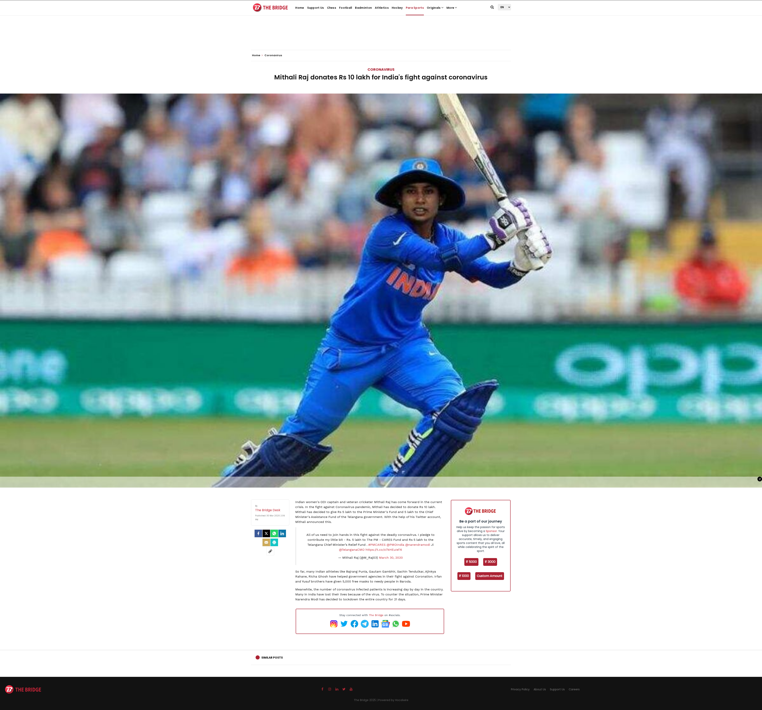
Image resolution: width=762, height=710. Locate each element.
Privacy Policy (520, 689)
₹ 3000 (490, 561)
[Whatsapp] (274, 533)
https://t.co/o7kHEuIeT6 (384, 550)
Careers (574, 689)
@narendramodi (417, 545)
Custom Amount (489, 576)
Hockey (397, 8)
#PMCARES (377, 545)
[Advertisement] (381, 38)
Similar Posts (272, 658)
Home (299, 8)
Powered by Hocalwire (393, 700)
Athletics (382, 8)
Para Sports (415, 8)
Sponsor (491, 531)
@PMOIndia (395, 545)
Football (345, 8)
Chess (331, 8)
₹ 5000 (471, 561)
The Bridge (376, 615)
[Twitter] (266, 533)
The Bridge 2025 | (366, 700)
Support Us (315, 8)
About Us (540, 689)
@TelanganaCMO (352, 550)
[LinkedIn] (282, 533)
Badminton (363, 8)
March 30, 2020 (391, 557)
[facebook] (258, 533)
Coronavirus (381, 69)
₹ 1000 (464, 576)
